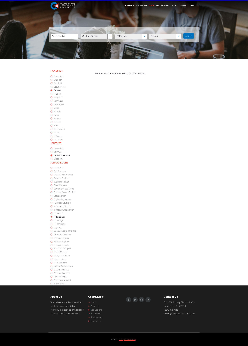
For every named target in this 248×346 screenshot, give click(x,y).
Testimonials (162, 6)
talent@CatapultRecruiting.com (179, 313)
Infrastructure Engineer (64, 210)
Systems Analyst (61, 270)
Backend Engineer (61, 178)
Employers (141, 6)
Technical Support (61, 273)
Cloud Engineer (60, 185)
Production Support (62, 248)
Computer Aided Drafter (64, 189)
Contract (57, 152)
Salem (56, 125)
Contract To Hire (62, 155)
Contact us (96, 321)
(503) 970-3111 (171, 309)
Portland (57, 118)
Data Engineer (60, 196)
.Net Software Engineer (63, 174)
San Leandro (59, 129)
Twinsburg (58, 139)
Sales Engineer (60, 259)
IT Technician (59, 224)
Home (93, 302)
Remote (57, 122)
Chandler (58, 80)
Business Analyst (61, 182)
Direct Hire (58, 159)
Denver (57, 90)
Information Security (63, 206)
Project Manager (61, 252)
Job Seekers (128, 6)
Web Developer (60, 283)
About (193, 6)
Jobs (151, 6)
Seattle (56, 132)
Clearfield (58, 83)
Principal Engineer (61, 245)
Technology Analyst (62, 280)
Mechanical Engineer (63, 234)
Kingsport (58, 97)
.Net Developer (60, 171)
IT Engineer (59, 217)
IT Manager (59, 220)
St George (58, 136)
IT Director (58, 213)
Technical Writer (61, 277)
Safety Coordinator (62, 255)
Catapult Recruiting (128, 339)
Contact (183, 6)
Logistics (57, 227)
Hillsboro (57, 94)
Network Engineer (61, 238)
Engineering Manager (63, 199)
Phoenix (57, 111)
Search (188, 36)
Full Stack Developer (62, 203)
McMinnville (59, 104)
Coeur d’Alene (59, 87)
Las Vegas (58, 101)
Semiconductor (60, 262)
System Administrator (63, 266)
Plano (56, 115)
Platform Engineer (61, 241)
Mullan (57, 108)
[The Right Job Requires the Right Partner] (63, 5)
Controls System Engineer (65, 192)
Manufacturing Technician (65, 231)
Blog (174, 6)
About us (95, 306)
